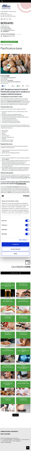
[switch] (27, 225)
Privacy (2, 442)
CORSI (20, 266)
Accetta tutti (15, 244)
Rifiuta (15, 253)
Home (2, 44)
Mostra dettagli (23, 239)
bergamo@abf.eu (8, 28)
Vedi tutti (15, 415)
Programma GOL (21, 183)
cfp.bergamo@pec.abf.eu (8, 30)
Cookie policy (8, 442)
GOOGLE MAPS (9, 36)
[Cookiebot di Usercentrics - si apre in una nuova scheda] (23, 196)
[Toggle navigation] (2, 1)
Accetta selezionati (15, 249)
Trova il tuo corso (14, 273)
